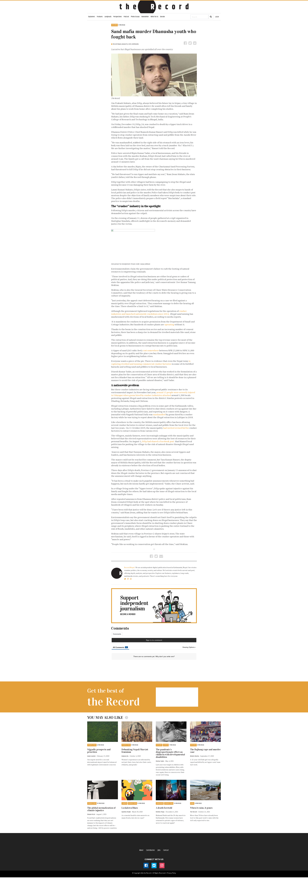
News (192, 803)
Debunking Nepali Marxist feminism (135, 750)
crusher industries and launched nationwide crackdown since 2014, (149, 312)
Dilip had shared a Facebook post (158, 441)
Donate (162, 16)
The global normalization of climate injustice (101, 809)
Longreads (108, 16)
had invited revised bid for (176, 427)
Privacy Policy (171, 873)
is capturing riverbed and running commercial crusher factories (150, 362)
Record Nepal (129, 567)
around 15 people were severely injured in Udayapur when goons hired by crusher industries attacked (153, 394)
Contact (166, 850)
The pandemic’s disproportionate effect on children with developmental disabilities (170, 753)
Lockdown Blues (130, 807)
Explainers (91, 16)
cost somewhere (151, 350)
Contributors (150, 850)
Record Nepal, (117, 44)
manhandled (159, 414)
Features (100, 16)
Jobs (159, 850)
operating (169, 324)
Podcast (126, 16)
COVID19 (165, 745)
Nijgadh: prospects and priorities (99, 750)
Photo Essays (135, 16)
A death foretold (164, 807)
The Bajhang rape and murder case (205, 750)
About (141, 850)
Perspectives (117, 16)
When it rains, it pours (201, 807)
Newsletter (145, 16)
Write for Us (154, 16)
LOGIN (217, 16)
